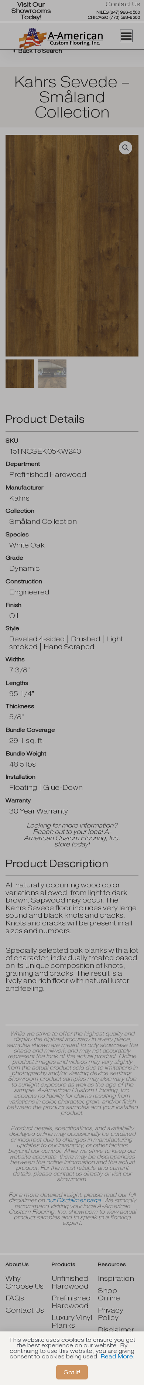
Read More (116, 1356)
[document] (72, 692)
